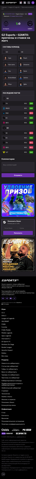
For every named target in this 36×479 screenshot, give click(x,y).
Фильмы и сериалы (8, 399)
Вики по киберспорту (9, 372)
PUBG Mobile (6, 330)
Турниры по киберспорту (10, 375)
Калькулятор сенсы (9, 405)
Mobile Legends (7, 333)
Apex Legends (6, 335)
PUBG (4, 324)
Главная (4, 7)
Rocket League (7, 347)
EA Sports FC (6, 341)
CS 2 (3, 312)
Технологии (6, 393)
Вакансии (5, 418)
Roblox (4, 353)
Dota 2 (4, 315)
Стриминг (5, 391)
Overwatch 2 (6, 338)
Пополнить (18, 233)
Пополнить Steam (8, 402)
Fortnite (4, 327)
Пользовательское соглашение (13, 421)
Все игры (5, 356)
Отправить (18, 175)
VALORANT (5, 321)
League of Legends (14, 7)
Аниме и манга (7, 396)
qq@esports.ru (21, 437)
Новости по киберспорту (10, 363)
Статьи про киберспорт (10, 366)
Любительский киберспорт (11, 388)
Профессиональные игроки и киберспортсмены (12, 384)
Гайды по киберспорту (10, 369)
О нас (3, 412)
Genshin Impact (7, 350)
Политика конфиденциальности (13, 424)
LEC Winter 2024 (10, 14)
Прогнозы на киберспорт (11, 377)
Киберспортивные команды (12, 380)
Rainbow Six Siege (8, 344)
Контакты (5, 415)
